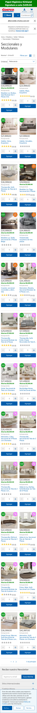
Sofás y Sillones (19, 37)
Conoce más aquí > (22, 31)
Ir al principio (31, 662)
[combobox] (17, 15)
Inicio (3, 37)
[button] (32, 15)
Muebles (9, 37)
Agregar (9, 110)
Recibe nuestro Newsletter (15, 669)
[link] (9, 83)
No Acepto (29, 708)
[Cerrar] (35, 21)
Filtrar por (23, 55)
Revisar (18, 708)
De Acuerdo (8, 708)
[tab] (18, 683)
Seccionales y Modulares (11, 39)
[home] (8, 10)
